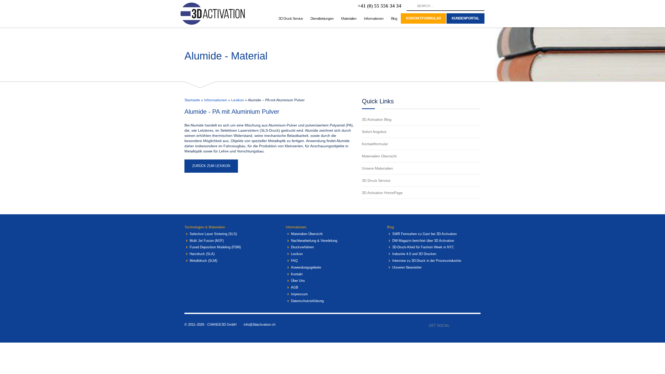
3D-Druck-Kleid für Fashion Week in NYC (423, 247)
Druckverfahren (302, 247)
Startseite (192, 100)
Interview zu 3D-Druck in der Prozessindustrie (426, 261)
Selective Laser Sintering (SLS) (213, 234)
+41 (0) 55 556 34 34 (379, 6)
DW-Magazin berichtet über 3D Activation (423, 241)
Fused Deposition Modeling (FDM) (215, 247)
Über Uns (298, 281)
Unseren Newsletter (407, 267)
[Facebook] (453, 326)
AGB (294, 287)
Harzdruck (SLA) (202, 254)
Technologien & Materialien (204, 227)
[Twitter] (461, 326)
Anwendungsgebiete (306, 267)
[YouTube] (469, 326)
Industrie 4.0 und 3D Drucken (414, 254)
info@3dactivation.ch (259, 324)
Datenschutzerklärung (307, 301)
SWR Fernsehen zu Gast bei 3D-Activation (424, 234)
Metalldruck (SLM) (203, 261)
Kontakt (297, 274)
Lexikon (237, 100)
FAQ (294, 261)
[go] (410, 6)
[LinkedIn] (477, 326)
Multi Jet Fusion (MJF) (207, 241)
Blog (390, 227)
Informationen (215, 100)
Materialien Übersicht (307, 234)
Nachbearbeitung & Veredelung (314, 241)
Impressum (299, 294)
